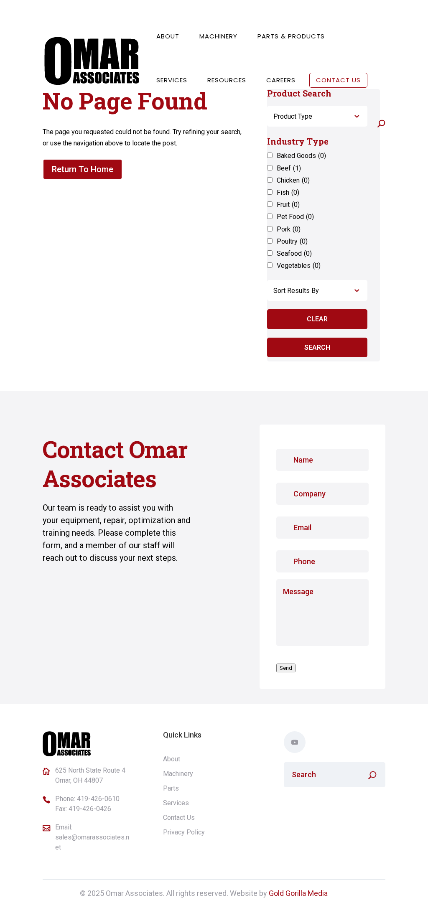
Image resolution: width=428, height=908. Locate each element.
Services (171, 80)
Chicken (293, 180)
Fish (288, 192)
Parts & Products (291, 36)
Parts (171, 788)
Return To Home (82, 169)
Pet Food (295, 217)
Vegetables (299, 266)
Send (286, 668)
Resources (226, 80)
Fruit (288, 205)
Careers (281, 80)
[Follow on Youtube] (295, 742)
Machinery (218, 36)
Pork (289, 229)
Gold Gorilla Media (298, 893)
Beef (289, 168)
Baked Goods (301, 156)
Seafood (294, 253)
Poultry (292, 241)
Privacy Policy (184, 832)
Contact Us (338, 80)
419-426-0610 (98, 799)
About (167, 36)
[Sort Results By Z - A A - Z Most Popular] (317, 290)
